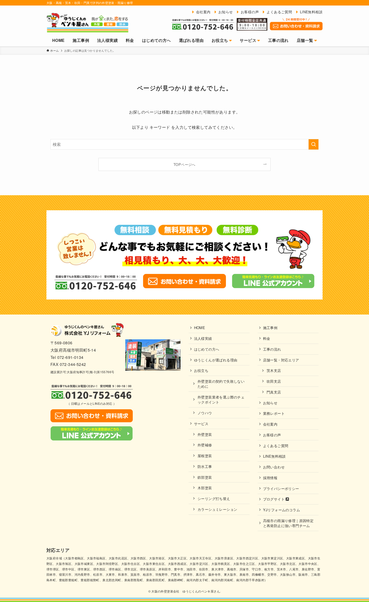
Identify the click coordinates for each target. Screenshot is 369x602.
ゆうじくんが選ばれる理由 (215, 359)
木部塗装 (205, 487)
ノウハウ (205, 412)
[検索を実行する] (314, 144)
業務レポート (274, 413)
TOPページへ (184, 164)
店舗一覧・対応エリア (281, 359)
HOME (199, 327)
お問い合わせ (274, 466)
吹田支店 (274, 381)
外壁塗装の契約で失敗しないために (221, 383)
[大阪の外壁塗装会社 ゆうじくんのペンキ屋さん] (87, 22)
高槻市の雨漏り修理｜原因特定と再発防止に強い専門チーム (288, 523)
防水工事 (205, 466)
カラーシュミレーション (217, 509)
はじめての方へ (206, 349)
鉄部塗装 (205, 477)
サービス (201, 423)
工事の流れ (272, 349)
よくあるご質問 (275, 445)
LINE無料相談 (274, 456)
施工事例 (270, 327)
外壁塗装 (205, 434)
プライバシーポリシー (281, 488)
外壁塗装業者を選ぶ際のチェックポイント (221, 399)
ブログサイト (274, 498)
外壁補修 (205, 444)
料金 (266, 338)
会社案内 (270, 424)
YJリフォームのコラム (281, 509)
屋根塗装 (205, 455)
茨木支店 (274, 370)
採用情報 (270, 477)
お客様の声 (272, 434)
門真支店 (274, 391)
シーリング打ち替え (214, 498)
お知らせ (270, 402)
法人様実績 (203, 338)
